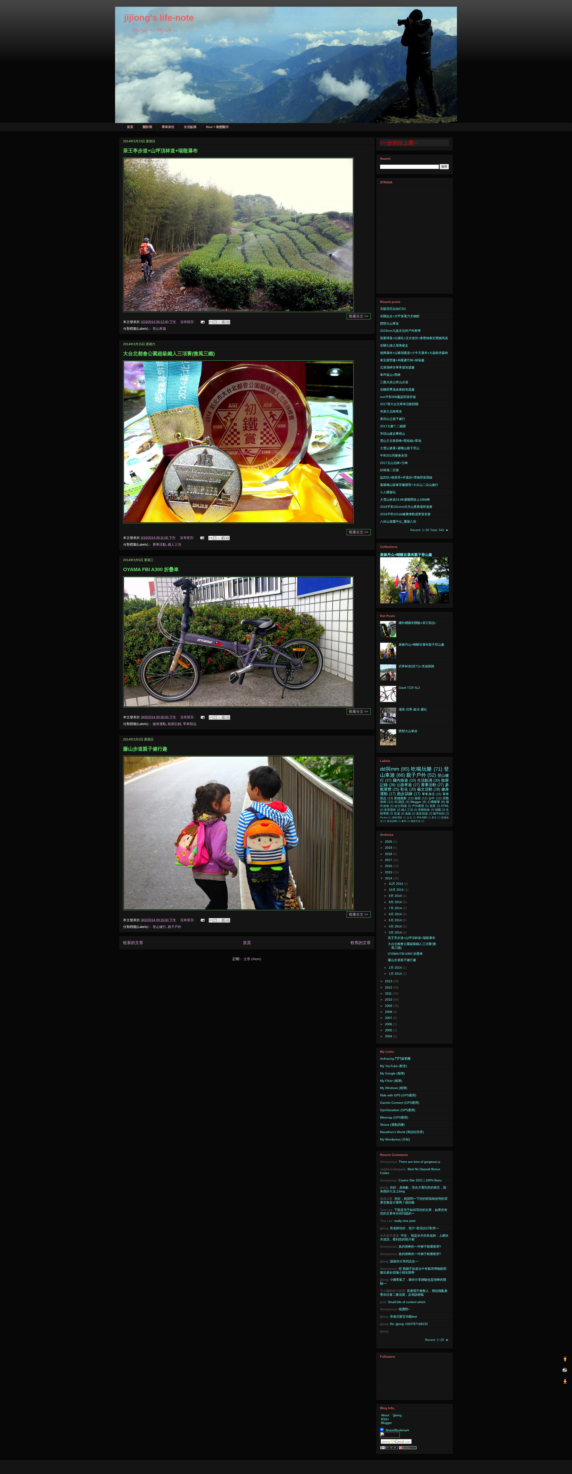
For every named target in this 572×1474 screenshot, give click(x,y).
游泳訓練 (392, 821)
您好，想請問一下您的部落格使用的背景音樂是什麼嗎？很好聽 (414, 1200)
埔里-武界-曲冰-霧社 (413, 709)
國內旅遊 (400, 780)
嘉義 (408, 813)
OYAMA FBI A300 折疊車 (151, 569)
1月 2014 (396, 973)
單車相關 (422, 817)
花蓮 (397, 813)
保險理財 (397, 817)
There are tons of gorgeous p (419, 1161)
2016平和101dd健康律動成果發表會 (405, 514)
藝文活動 (424, 789)
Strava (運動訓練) (392, 1124)
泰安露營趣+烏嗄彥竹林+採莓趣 (402, 360)
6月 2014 (396, 914)
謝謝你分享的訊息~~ (404, 1261)
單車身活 (168, 127)
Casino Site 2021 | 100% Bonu (420, 1180)
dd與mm (389, 769)
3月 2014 (396, 932)
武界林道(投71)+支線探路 (416, 666)
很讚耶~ (404, 1309)
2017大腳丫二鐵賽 (393, 426)
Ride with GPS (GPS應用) (398, 1095)
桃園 (438, 809)
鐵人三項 (174, 544)
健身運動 (159, 724)
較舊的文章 (361, 942)
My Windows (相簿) (393, 1088)
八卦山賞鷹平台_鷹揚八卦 (398, 521)
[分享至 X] (219, 322)
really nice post (404, 1221)
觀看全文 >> (358, 316)
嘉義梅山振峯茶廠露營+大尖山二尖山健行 (409, 485)
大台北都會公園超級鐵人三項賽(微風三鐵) (169, 353)
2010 (389, 999)
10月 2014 (396, 889)
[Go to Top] (565, 1359)
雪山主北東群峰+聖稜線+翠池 (400, 440)
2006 (389, 1024)
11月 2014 (396, 883)
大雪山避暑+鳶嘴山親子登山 (399, 448)
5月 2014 (396, 920)
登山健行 (159, 927)
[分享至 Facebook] (223, 322)
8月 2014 (396, 902)
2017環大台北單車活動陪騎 (399, 404)
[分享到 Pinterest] (228, 322)
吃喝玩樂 (421, 769)
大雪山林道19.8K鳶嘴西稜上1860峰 (405, 499)
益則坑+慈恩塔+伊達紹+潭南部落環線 (406, 477)
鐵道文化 (416, 821)
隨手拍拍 (439, 813)
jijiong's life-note (154, 18)
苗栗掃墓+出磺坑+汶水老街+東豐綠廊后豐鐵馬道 (414, 338)
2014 (389, 878)
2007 (389, 1018)
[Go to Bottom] (565, 1382)
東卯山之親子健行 (392, 419)
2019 (389, 847)
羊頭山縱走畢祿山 (392, 433)
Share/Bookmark (396, 1430)
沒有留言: (188, 322)
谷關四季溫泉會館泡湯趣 (397, 389)
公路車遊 (404, 785)
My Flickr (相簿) (391, 1081)
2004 (389, 1036)
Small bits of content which (406, 1302)
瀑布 (403, 821)
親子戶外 (174, 927)
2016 (389, 866)
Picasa (383, 817)
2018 (389, 854)
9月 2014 (396, 896)
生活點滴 (190, 127)
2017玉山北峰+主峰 (394, 463)
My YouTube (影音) (393, 1066)
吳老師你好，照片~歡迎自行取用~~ (414, 1228)
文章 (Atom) (252, 959)
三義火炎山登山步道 (394, 382)
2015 (389, 872)
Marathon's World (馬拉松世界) (402, 1132)
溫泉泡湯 (422, 813)
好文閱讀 (401, 806)
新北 (434, 817)
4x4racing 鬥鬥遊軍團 (395, 1058)
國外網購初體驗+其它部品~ (418, 623)
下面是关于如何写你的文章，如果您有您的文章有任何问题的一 (413, 1211)
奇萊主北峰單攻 (391, 411)
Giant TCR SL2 (409, 687)
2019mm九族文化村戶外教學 (400, 330)
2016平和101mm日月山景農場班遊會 (406, 506)
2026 (389, 841)
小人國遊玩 (388, 492)
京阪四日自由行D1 (393, 309)
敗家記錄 (174, 724)
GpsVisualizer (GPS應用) (397, 1110)
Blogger (415, 802)
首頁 (130, 127)
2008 (389, 1012)
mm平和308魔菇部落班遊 (398, 397)
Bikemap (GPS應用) (394, 1117)
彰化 (404, 789)
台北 (409, 817)
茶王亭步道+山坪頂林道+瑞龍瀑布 (160, 150)
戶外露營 (418, 806)
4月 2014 (396, 926)
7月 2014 (396, 908)
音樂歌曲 (424, 809)
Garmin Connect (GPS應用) (399, 1102)
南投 (417, 798)
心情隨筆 (433, 802)
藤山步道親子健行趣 (145, 749)
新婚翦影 (400, 798)
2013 (389, 981)
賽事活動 (159, 544)
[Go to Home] (565, 1370)
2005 (389, 1030)
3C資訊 (399, 802)
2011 (389, 993)
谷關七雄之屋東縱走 (394, 345)
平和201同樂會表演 (393, 455)
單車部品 (189, 724)
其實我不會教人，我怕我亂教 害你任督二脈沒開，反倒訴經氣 (414, 1292)
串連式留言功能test (403, 1316)
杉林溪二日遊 (389, 470)
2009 (389, 1006)
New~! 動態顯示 (217, 127)
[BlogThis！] (215, 322)
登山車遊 (159, 328)
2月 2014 (396, 967)
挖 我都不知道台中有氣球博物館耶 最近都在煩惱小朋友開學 (413, 1270)
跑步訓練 (405, 794)
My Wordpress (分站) (395, 1139)
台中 (432, 798)
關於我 (147, 127)
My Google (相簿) (392, 1073)
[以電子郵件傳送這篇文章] (211, 322)
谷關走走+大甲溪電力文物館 (399, 316)
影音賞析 (390, 809)
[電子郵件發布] (202, 322)
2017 (389, 860)
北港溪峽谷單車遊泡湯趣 (397, 367)
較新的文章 (133, 942)
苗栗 (433, 806)
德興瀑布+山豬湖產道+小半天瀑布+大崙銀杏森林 (414, 353)
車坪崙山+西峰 (390, 374)
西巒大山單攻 (389, 323)
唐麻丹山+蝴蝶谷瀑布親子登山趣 (406, 555)
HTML (445, 806)
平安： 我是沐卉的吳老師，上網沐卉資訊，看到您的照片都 (414, 1237)
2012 (389, 987)
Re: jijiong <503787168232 (409, 1324)
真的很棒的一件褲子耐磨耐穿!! (420, 1246)
